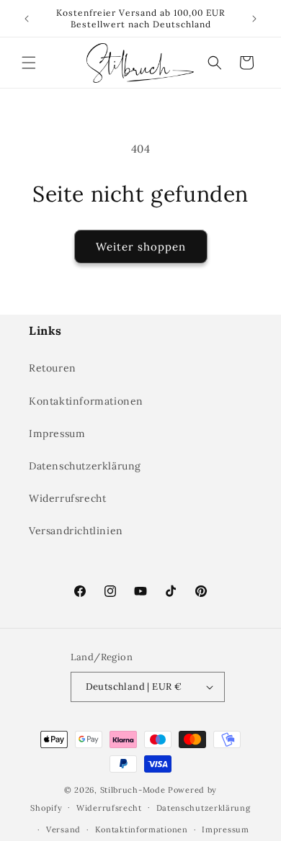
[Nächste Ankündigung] (254, 19)
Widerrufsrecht (67, 498)
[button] (29, 62)
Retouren (52, 367)
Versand (63, 829)
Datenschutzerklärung (85, 465)
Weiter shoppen (141, 246)
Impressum (57, 433)
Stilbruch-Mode (133, 790)
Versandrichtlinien (76, 530)
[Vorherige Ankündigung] (27, 19)
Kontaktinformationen (86, 401)
